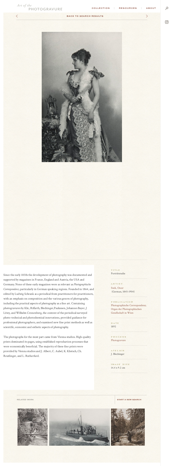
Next (143, 16)
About (151, 8)
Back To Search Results (85, 16)
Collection (101, 8)
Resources (128, 8)
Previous (23, 16)
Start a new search (129, 400)
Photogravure (118, 340)
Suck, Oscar (117, 288)
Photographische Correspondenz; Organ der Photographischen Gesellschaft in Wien (128, 309)
